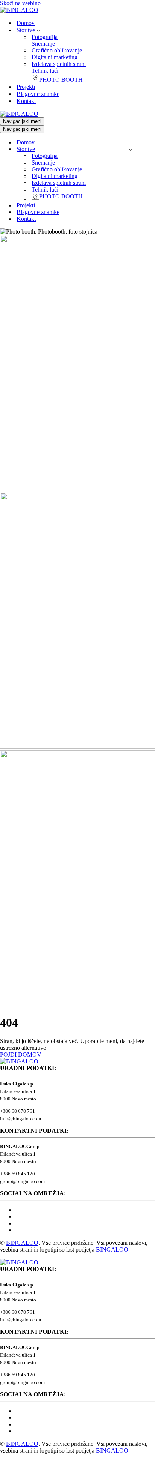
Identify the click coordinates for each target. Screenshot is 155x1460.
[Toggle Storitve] (130, 149)
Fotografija (45, 37)
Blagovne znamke (38, 94)
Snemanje (43, 43)
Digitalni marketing (55, 57)
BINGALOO (22, 1243)
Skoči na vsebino (20, 3)
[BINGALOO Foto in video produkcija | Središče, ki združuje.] (19, 10)
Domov (26, 23)
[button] (38, 30)
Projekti (26, 87)
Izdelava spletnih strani (59, 64)
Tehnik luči (45, 70)
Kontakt (26, 101)
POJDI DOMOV (20, 1054)
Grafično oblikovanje (57, 50)
